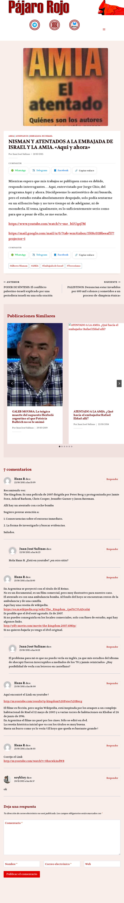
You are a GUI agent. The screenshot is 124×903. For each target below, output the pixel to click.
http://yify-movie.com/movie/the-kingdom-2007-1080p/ (40, 625)
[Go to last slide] (12, 383)
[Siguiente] (119, 383)
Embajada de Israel (41, 136)
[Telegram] (34, 25)
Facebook (61, 170)
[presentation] (35, 364)
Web (88, 864)
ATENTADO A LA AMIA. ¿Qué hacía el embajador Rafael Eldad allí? (93, 415)
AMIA (11, 136)
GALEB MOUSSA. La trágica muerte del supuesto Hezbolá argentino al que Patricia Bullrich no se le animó (33, 417)
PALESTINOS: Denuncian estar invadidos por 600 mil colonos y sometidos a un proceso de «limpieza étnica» (93, 289)
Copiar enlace (84, 170)
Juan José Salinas (21, 154)
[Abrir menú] (104, 29)
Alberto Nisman (18, 266)
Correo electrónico (58, 864)
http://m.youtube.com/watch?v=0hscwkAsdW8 (34, 761)
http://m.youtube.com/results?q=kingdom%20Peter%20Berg (43, 701)
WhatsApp (18, 170)
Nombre (11, 864)
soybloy (20, 777)
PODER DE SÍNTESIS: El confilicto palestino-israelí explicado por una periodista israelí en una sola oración (28, 289)
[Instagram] (54, 25)
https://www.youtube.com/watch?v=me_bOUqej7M (47, 224)
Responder (112, 479)
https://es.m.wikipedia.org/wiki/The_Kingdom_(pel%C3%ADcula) (47, 609)
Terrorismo (73, 266)
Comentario (14, 823)
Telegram (39, 170)
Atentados (22, 136)
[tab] (59, 446)
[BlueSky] (74, 25)
